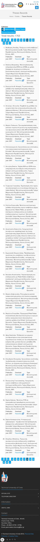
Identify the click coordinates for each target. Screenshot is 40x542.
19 (30, 40)
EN (38, 2)
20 (33, 40)
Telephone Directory (8, 496)
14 (15, 40)
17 (24, 40)
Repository (18, 59)
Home (11, 16)
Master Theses (20, 29)
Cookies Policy (13, 536)
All (2, 29)
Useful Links (5, 508)
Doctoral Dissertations (8, 32)
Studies (17, 16)
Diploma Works (9, 29)
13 (12, 40)
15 (18, 40)
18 (27, 40)
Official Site (5, 493)
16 (21, 40)
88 (4, 43)
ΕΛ (35, 2)
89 (7, 43)
